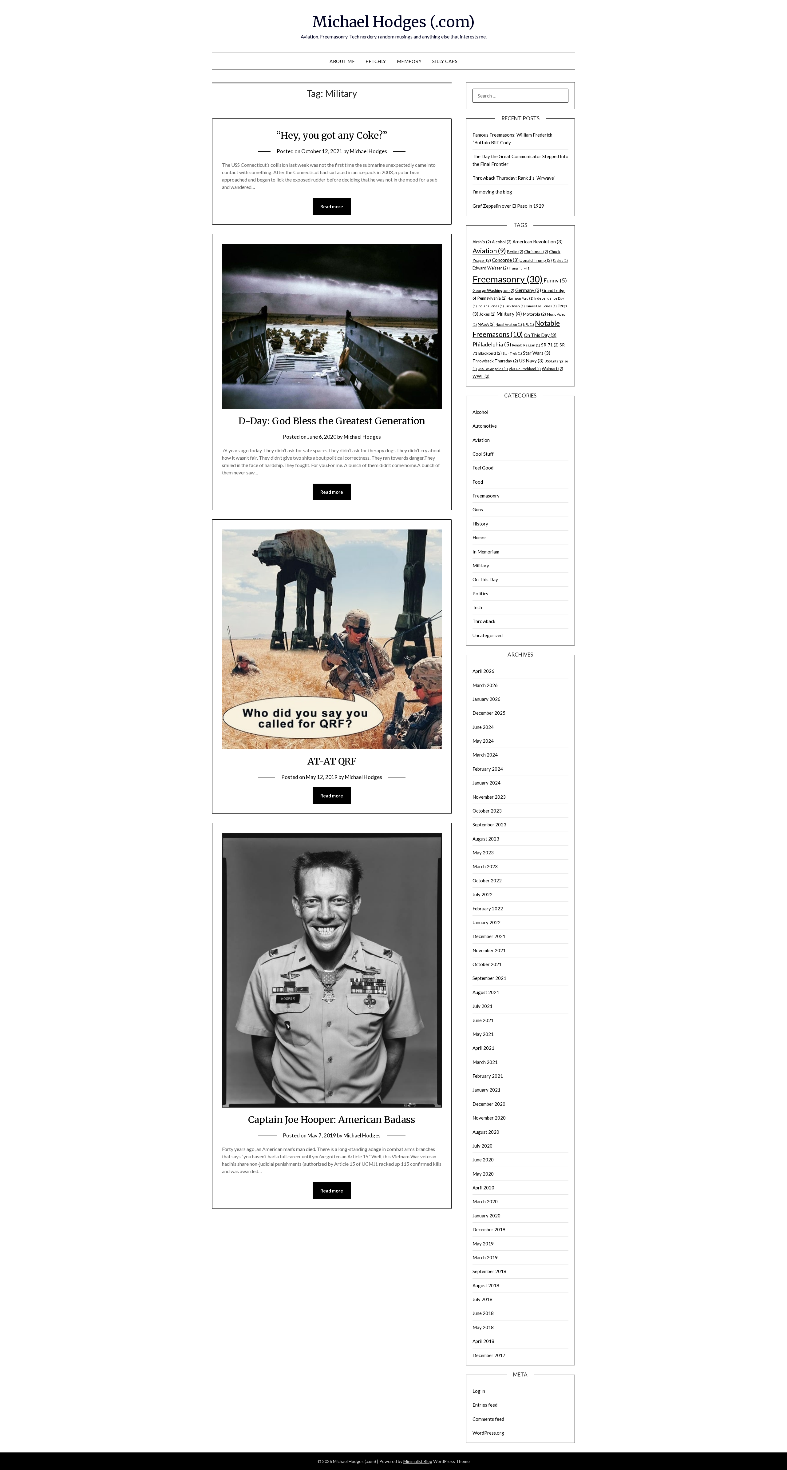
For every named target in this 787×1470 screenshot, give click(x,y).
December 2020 (489, 1104)
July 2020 (482, 1145)
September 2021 (489, 978)
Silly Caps (444, 61)
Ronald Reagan (526, 345)
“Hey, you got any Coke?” (331, 135)
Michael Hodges (368, 151)
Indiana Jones (491, 306)
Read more (331, 206)
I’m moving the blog (492, 191)
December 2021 (489, 936)
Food (478, 482)
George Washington (493, 290)
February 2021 (488, 1076)
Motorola (534, 314)
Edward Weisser (490, 268)
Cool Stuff (483, 454)
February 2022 (488, 908)
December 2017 (489, 1355)
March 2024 (485, 754)
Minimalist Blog (417, 1461)
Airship (482, 241)
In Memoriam (486, 551)
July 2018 (482, 1299)
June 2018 (483, 1313)
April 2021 (483, 1048)
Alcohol (502, 241)
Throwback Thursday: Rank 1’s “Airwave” (514, 178)
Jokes (487, 314)
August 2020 (486, 1132)
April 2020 (483, 1187)
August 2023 (486, 838)
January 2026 (486, 699)
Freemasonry (508, 279)
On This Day (540, 335)
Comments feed (488, 1419)
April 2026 (483, 671)
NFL (528, 324)
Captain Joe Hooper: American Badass (331, 1119)
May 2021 (483, 1034)
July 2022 (482, 894)
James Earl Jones (541, 306)
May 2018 (483, 1327)
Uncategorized (488, 635)
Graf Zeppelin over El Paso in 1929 (508, 206)
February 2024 (488, 769)
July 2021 (482, 1006)
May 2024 (483, 741)
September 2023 (489, 824)
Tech (477, 607)
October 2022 (487, 880)
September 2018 (489, 1271)
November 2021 (489, 950)
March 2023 (485, 866)
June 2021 (483, 1020)
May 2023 (483, 852)
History (480, 523)
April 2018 (483, 1341)
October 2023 (487, 810)
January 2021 (486, 1090)
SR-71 (550, 344)
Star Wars (536, 353)
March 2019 (485, 1257)
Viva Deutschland (525, 369)
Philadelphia (492, 344)
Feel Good (483, 467)
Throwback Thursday (495, 360)
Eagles (560, 260)
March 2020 (485, 1201)
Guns (478, 509)
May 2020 (483, 1173)
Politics (480, 593)
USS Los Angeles (493, 369)
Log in (479, 1391)
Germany (528, 290)
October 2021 (487, 964)
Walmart (552, 368)
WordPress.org (488, 1433)
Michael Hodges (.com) (393, 22)
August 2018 (486, 1285)
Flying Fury (520, 268)
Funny (555, 280)
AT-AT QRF (331, 761)
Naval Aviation (509, 324)
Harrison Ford (520, 298)
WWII (481, 376)
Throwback (484, 621)
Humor (479, 537)
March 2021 (485, 1062)
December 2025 (489, 713)
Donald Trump (536, 260)
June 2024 (483, 727)
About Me (342, 61)
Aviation (489, 251)
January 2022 (486, 922)
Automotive (485, 426)
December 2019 (489, 1229)
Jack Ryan (515, 306)
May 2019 (483, 1243)
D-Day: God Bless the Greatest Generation (331, 421)
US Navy (531, 360)
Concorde (505, 260)
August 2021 (486, 992)
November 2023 (489, 797)
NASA (486, 324)
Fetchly (376, 61)
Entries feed (485, 1405)
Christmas (536, 251)
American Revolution (537, 241)
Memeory (409, 61)
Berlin (515, 251)
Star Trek (512, 353)
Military (509, 313)
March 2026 (485, 685)
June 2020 (483, 1159)
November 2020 (489, 1117)
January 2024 (486, 782)
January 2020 (486, 1215)
